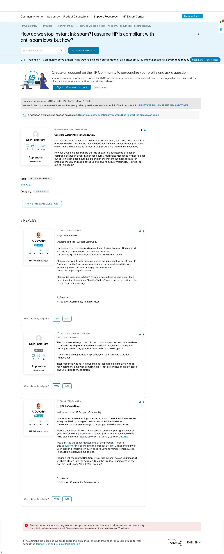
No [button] (67, 318)
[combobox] (43, 50)
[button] (141, 130)
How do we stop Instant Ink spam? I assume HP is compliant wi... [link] (115, 25)
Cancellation (41, 191)
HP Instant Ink (66, 25)
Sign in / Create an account (72, 87)
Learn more (100, 87)
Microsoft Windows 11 (40, 178)
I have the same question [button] (42, 203)
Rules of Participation (67, 543)
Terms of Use (43, 543)
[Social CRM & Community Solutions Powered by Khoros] (174, 542)
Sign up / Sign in (192, 16)
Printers (47, 25)
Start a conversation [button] (83, 50)
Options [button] (199, 34)
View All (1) (26, 185)
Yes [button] (56, 318)
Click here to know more (205, 60)
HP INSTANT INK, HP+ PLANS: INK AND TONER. (163, 105)
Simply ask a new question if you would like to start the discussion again (118, 115)
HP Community (29, 25)
